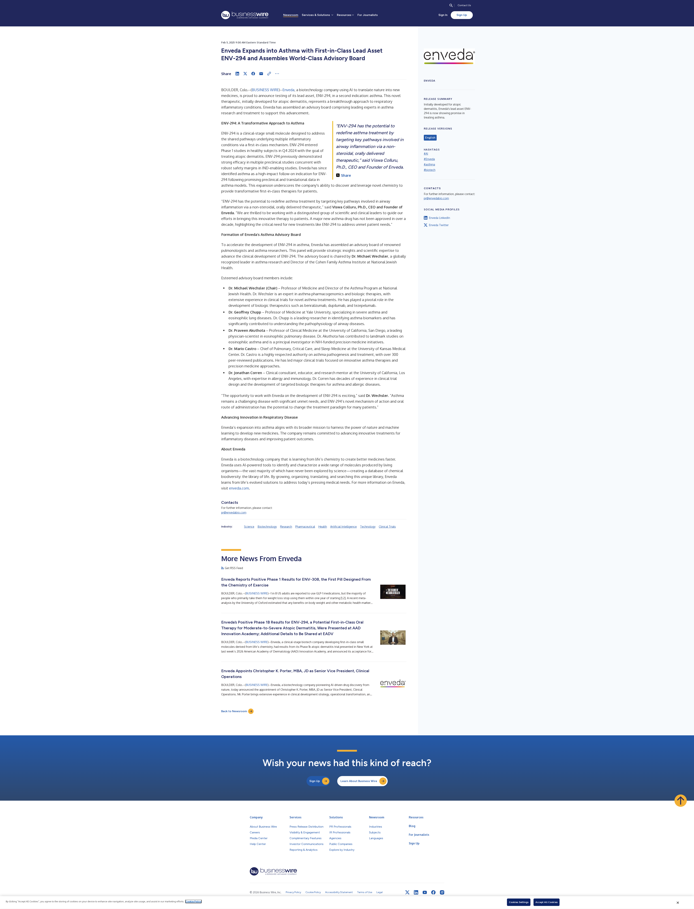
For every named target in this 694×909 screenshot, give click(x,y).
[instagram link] (442, 892)
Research (286, 526)
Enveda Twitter (439, 225)
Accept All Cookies (547, 902)
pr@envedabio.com (233, 512)
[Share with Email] (261, 74)
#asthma (429, 164)
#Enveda (429, 159)
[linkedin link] (416, 892)
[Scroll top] (680, 800)
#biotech (429, 170)
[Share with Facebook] (253, 74)
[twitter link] (407, 892)
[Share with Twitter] (245, 74)
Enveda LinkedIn (439, 218)
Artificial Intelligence (343, 526)
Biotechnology (267, 526)
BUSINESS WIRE (265, 89)
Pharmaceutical (305, 526)
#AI (426, 153)
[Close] (678, 902)
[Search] (451, 5)
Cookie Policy (193, 901)
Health (322, 526)
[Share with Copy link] (269, 74)
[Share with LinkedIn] (237, 74)
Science (249, 526)
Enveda (288, 89)
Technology (368, 526)
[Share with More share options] (277, 74)
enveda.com (239, 488)
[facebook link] (433, 892)
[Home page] (244, 15)
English (430, 137)
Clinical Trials (387, 526)
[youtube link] (425, 892)
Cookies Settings (518, 902)
